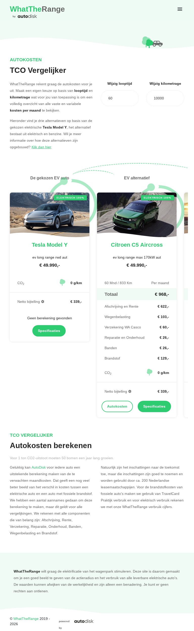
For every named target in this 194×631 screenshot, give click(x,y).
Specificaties (49, 330)
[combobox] (119, 98)
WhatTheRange (26, 618)
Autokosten (117, 406)
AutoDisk (39, 467)
